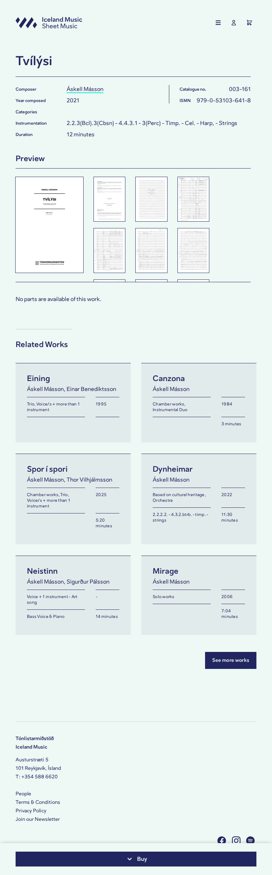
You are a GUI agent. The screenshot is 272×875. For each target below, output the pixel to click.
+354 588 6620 (39, 777)
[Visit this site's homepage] (49, 23)
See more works (230, 660)
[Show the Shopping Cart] (249, 23)
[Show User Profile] (234, 23)
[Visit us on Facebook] (222, 840)
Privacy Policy (31, 811)
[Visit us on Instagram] (237, 840)
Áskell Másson (85, 89)
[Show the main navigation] (218, 23)
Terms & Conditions (38, 802)
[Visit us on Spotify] (251, 840)
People (23, 794)
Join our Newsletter (38, 819)
